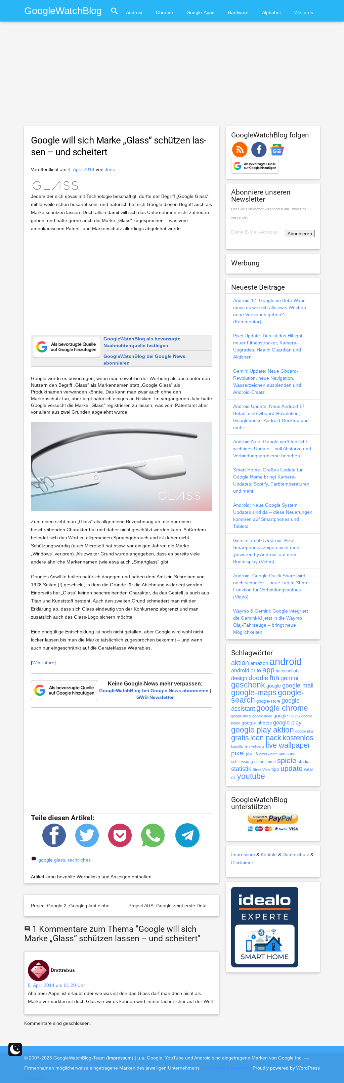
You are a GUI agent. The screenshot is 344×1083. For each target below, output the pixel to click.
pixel (238, 753)
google (273, 686)
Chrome (164, 12)
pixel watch (268, 754)
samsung (287, 754)
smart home (265, 761)
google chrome (282, 708)
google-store (268, 701)
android (285, 661)
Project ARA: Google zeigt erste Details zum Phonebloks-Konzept (197, 905)
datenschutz (288, 670)
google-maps (253, 692)
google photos (257, 722)
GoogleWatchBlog (63, 10)
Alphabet (271, 12)
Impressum (243, 854)
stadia (303, 761)
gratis (240, 738)
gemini (289, 678)
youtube (251, 776)
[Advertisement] (172, 77)
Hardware (238, 12)
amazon (259, 663)
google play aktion (262, 729)
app (268, 670)
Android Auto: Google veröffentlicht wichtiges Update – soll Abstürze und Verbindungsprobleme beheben (272, 448)
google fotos (286, 715)
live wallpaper (288, 745)
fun (274, 677)
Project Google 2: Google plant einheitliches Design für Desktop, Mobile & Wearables (121, 905)
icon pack (265, 738)
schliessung (242, 761)
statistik (241, 768)
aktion (240, 662)
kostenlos (298, 738)
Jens (110, 169)
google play (287, 722)
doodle (258, 677)
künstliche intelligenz (247, 746)
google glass (51, 860)
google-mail (297, 685)
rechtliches (79, 860)
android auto (246, 670)
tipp (275, 769)
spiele (286, 760)
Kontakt (269, 854)
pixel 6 (252, 754)
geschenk (248, 685)
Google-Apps (200, 12)
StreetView (261, 769)
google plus (304, 731)
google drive (262, 716)
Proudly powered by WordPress (286, 1068)
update (292, 768)
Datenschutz (296, 854)
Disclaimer (242, 862)
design (239, 678)
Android (134, 12)
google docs (241, 716)
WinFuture (43, 662)
